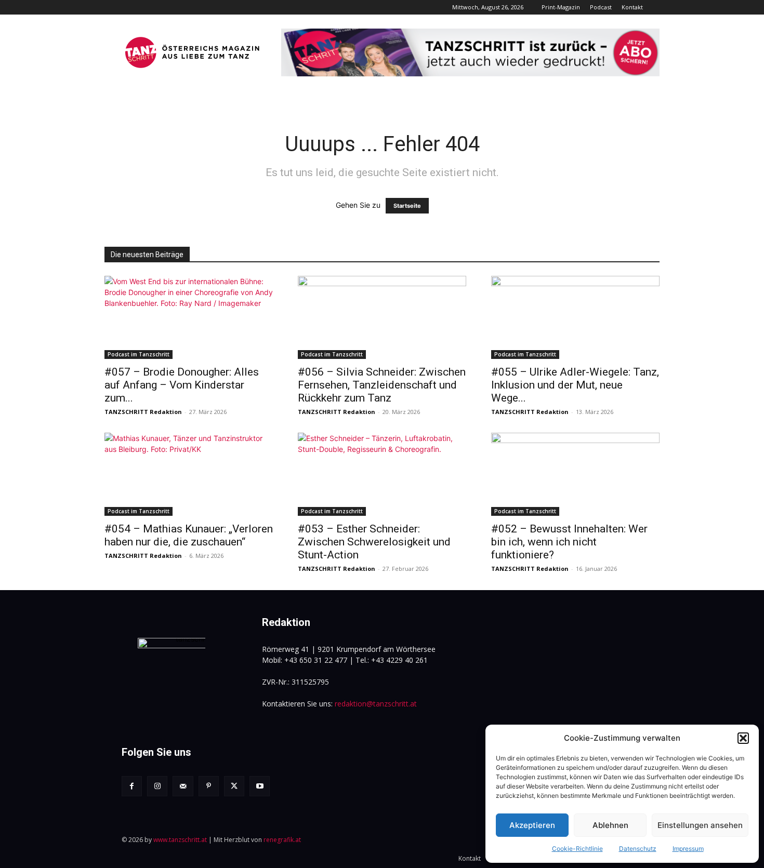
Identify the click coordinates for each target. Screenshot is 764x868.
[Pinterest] (209, 786)
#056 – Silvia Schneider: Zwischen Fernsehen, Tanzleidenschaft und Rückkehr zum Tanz (382, 385)
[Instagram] (157, 786)
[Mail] (183, 786)
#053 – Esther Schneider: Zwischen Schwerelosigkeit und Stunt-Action (374, 542)
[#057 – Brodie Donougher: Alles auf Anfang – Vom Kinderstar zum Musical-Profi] (188, 317)
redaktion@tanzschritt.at (376, 704)
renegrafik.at (282, 839)
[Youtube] (259, 786)
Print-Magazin (561, 7)
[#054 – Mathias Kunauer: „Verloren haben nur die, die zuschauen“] (188, 474)
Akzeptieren (532, 825)
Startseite (407, 205)
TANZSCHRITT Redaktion (143, 412)
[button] (743, 738)
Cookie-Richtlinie (577, 848)
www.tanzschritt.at (180, 839)
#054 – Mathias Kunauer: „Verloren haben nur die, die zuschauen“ (188, 535)
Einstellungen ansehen (700, 825)
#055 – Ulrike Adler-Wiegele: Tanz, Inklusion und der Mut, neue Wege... (575, 385)
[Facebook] (132, 786)
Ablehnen (610, 825)
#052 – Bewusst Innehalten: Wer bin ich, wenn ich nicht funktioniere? (569, 542)
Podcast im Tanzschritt (138, 354)
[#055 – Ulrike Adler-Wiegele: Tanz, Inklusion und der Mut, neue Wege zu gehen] (575, 317)
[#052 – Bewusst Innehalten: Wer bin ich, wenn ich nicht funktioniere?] (575, 474)
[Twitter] (234, 786)
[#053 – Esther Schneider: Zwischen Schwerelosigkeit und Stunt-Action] (382, 474)
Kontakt (632, 7)
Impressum (688, 848)
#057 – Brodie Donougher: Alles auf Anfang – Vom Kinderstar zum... (181, 385)
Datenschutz (637, 848)
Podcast (601, 7)
